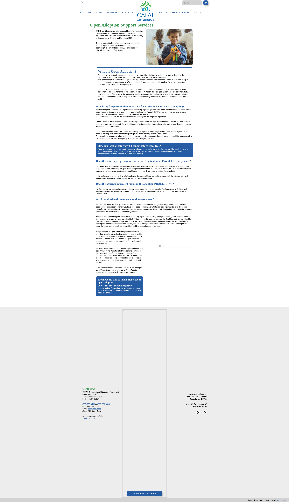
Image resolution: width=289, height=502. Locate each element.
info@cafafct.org (94, 409)
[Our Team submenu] (167, 12)
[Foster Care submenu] (92, 12)
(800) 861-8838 (103, 404)
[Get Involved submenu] (133, 12)
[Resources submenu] (117, 12)
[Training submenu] (104, 12)
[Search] (205, 2)
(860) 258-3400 (88, 404)
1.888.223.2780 (88, 419)
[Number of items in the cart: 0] (82, 2)
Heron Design (281, 500)
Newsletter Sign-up (145, 493)
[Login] (208, 15)
